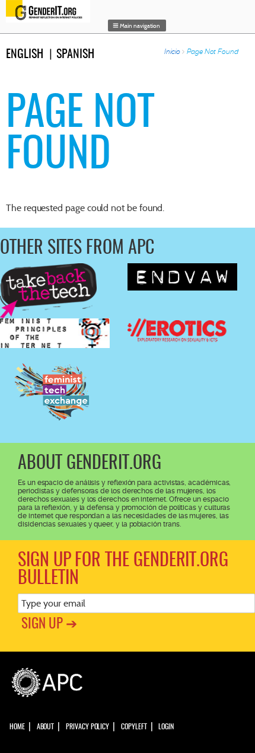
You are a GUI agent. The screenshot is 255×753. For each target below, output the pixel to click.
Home (17, 726)
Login (166, 726)
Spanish (75, 54)
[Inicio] (51, 11)
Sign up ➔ (49, 624)
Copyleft (133, 726)
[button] (137, 25)
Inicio (172, 51)
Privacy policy (87, 726)
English (24, 54)
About (46, 726)
